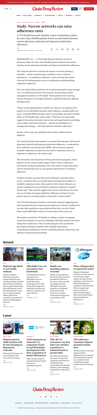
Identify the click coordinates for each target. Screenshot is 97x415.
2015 (18, 22)
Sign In (80, 8)
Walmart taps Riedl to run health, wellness (12, 269)
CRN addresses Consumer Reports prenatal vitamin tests (83, 343)
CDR (18, 48)
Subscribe (88, 9)
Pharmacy (38, 15)
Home (18, 15)
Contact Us (19, 403)
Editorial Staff (28, 403)
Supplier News (50, 15)
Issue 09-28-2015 (27, 22)
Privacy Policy (77, 403)
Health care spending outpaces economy (59, 269)
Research (69, 15)
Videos (60, 15)
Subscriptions (66, 403)
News (43, 22)
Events (78, 15)
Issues (37, 22)
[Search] (10, 9)
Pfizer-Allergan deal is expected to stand (84, 267)
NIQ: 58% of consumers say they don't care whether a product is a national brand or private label (60, 346)
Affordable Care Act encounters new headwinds (37, 269)
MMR (74, 9)
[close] (94, 2)
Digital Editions (55, 403)
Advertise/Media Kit (41, 403)
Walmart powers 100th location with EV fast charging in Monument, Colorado (12, 345)
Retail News (27, 15)
